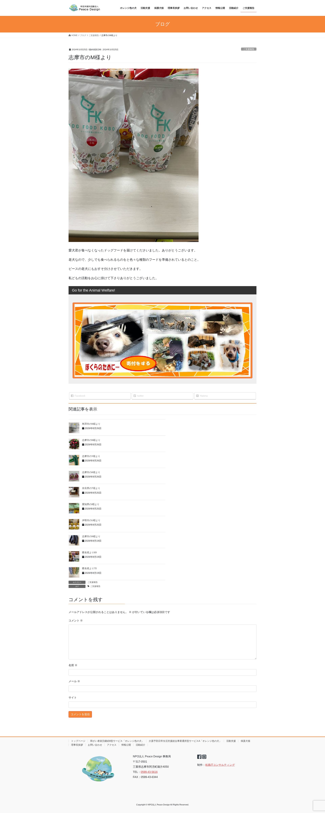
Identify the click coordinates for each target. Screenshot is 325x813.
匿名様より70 (89, 568)
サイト (73, 697)
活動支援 (231, 741)
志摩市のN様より (91, 440)
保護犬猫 (245, 741)
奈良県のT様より (91, 488)
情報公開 (126, 744)
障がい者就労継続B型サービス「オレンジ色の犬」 (117, 741)
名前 (73, 665)
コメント (76, 620)
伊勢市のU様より (91, 520)
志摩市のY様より (91, 456)
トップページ (78, 741)
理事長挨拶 (77, 744)
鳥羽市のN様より (91, 423)
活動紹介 (140, 744)
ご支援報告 (248, 49)
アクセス (111, 744)
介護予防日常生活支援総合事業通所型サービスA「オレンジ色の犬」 (185, 741)
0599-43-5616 (149, 772)
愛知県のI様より (90, 504)
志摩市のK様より (91, 472)
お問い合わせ (95, 744)
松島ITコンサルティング (220, 764)
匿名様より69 (89, 552)
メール (74, 681)
